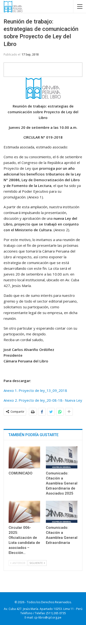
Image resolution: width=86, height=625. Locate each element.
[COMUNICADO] (24, 457)
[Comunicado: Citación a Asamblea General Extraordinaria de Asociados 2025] (61, 457)
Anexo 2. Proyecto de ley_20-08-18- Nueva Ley (43, 400)
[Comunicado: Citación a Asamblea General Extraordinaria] (61, 512)
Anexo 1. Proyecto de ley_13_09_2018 (35, 390)
